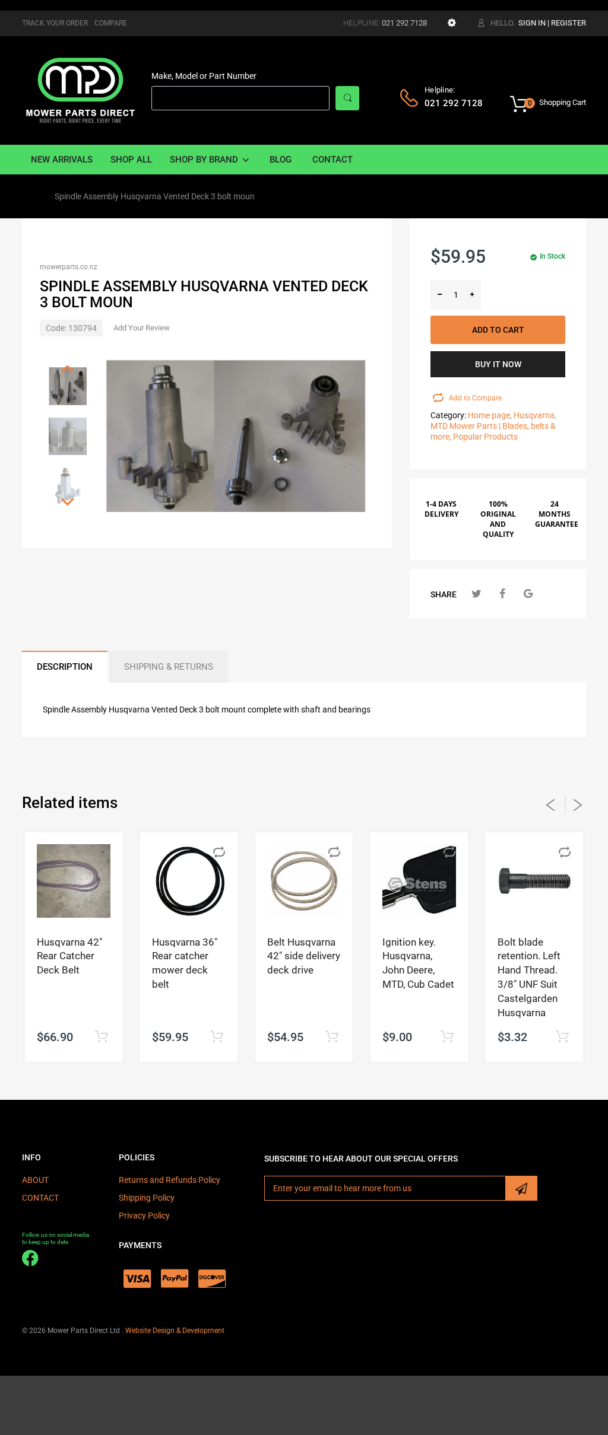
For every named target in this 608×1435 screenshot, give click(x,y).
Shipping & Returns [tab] (168, 666)
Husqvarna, (535, 415)
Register (568, 22)
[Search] (347, 98)
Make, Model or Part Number (203, 76)
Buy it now (498, 364)
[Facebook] (502, 593)
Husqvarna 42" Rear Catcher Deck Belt (69, 956)
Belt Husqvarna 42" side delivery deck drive (303, 956)
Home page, (490, 415)
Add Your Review (141, 327)
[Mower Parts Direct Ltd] (80, 89)
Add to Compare (472, 398)
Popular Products (485, 436)
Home (33, 196)
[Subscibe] (521, 1188)
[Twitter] (476, 593)
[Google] (528, 593)
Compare (110, 23)
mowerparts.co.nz (68, 267)
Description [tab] (65, 666)
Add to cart (498, 330)
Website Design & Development (174, 1330)
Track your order (55, 23)
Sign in (532, 22)
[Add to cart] (101, 1037)
